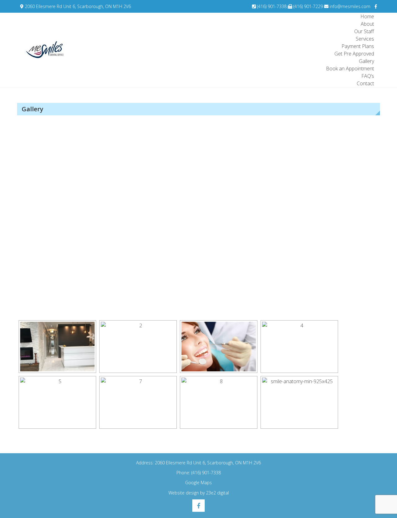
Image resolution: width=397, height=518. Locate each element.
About (367, 23)
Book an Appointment (350, 68)
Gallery (366, 61)
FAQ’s (367, 76)
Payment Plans (357, 46)
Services (365, 38)
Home (367, 16)
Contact (365, 83)
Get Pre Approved (354, 53)
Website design (183, 493)
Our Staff (364, 31)
